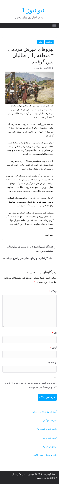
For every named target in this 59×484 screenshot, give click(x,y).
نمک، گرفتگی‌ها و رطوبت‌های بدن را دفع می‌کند (29, 258)
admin (36, 68)
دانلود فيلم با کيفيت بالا (46, 428)
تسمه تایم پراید (50, 437)
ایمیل (53, 347)
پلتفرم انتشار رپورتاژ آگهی (45, 455)
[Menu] (54, 25)
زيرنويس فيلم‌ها (50, 446)
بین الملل (49, 42)
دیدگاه (53, 291)
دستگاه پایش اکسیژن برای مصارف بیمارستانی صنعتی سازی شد (30, 249)
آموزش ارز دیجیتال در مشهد (44, 411)
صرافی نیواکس (50, 420)
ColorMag (52, 477)
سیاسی (40, 42)
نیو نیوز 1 (33, 10)
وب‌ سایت (52, 362)
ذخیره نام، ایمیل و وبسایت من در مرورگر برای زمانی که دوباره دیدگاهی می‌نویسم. (30, 385)
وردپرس (41, 477)
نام (54, 332)
